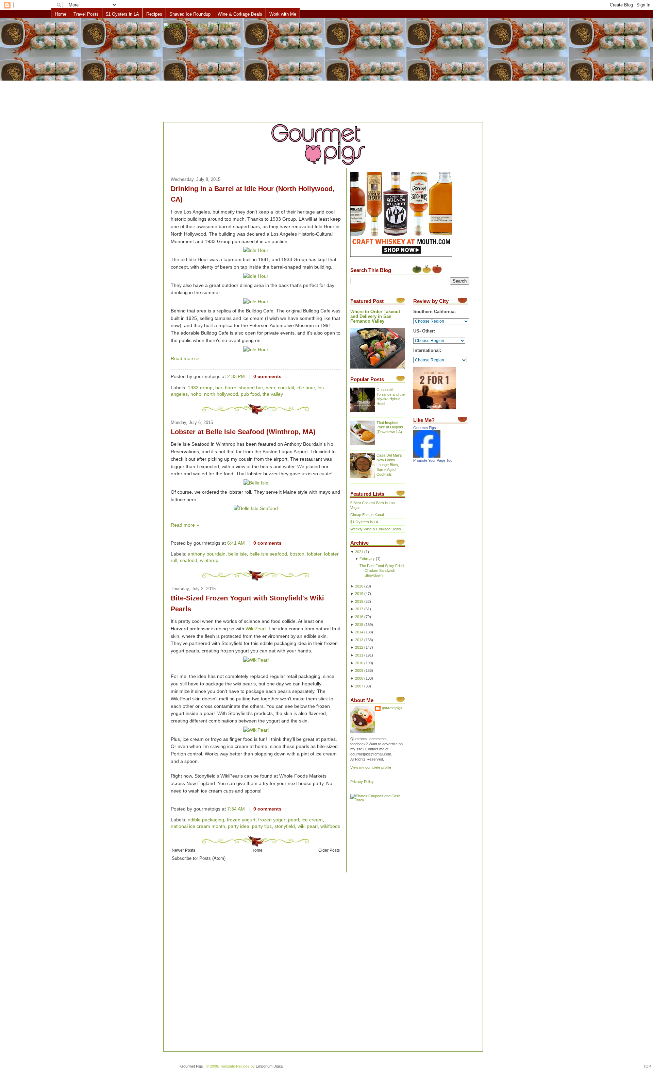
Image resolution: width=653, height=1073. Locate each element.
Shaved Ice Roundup (190, 14)
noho (195, 394)
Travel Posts (86, 14)
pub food (250, 394)
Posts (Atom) (212, 858)
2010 (359, 663)
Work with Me (282, 14)
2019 (359, 594)
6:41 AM (236, 543)
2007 (359, 686)
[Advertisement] (326, 70)
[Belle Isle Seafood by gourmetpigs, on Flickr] (256, 508)
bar (218, 387)
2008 (359, 678)
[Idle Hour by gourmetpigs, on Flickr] (255, 250)
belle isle (237, 554)
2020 (359, 586)
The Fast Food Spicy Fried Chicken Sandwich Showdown (381, 570)
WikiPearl (256, 628)
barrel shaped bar (244, 387)
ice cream (312, 819)
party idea (238, 826)
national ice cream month (198, 826)
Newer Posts (183, 850)
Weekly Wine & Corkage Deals (375, 529)
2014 (359, 632)
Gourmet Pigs (424, 428)
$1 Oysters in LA (122, 14)
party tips (262, 826)
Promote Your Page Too (432, 460)
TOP (647, 1066)
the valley (273, 394)
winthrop (209, 560)
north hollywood (221, 394)
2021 (359, 552)
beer (270, 387)
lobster (314, 554)
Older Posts (329, 850)
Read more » (185, 358)
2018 (359, 601)
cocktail (286, 387)
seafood (188, 560)
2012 (359, 647)
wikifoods (330, 826)
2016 (359, 617)
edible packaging (206, 819)
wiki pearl (308, 826)
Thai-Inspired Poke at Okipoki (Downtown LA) (389, 427)
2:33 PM (236, 376)
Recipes (154, 14)
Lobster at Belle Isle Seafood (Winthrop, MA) (243, 432)
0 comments (267, 376)
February (367, 559)
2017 (359, 609)
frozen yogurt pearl (278, 819)
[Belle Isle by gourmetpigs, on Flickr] (256, 483)
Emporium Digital (269, 1066)
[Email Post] (290, 376)
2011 (359, 655)
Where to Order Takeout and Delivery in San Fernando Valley (375, 316)
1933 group (200, 387)
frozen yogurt (241, 819)
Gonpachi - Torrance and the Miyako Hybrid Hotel (390, 397)
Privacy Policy (362, 782)
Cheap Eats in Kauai (367, 515)
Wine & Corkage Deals (240, 14)
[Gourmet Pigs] (426, 456)
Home (60, 14)
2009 (359, 670)
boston (297, 554)
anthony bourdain (206, 554)
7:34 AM (236, 809)
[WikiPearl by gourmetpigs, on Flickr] (255, 660)
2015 (359, 625)
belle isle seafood (268, 554)
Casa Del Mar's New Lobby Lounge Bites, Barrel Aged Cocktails (389, 464)
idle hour (306, 387)
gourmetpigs (392, 708)
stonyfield (284, 826)
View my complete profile (370, 767)
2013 (359, 640)
